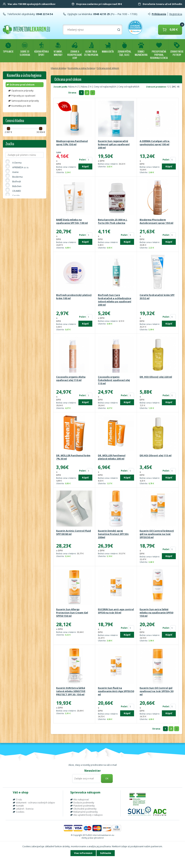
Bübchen (16, 186)
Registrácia (175, 14)
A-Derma (16, 162)
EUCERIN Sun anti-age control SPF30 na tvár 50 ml (116, 611)
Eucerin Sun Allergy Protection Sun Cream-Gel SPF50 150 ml (72, 612)
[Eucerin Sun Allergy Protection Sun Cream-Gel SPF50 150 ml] (74, 587)
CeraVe (16, 195)
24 (173, 86)
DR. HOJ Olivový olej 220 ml (156, 376)
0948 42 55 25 (101, 14)
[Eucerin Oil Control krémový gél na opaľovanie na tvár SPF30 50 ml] (158, 508)
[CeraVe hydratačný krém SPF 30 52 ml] (158, 273)
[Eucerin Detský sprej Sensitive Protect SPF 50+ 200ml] (116, 508)
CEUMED (16, 190)
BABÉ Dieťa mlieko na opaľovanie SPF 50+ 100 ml (72, 221)
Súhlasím (105, 853)
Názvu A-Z (73, 86)
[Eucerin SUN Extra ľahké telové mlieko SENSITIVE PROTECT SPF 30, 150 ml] (74, 666)
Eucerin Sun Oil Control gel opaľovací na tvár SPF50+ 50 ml (156, 691)
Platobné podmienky (84, 805)
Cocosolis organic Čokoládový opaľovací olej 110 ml (114, 380)
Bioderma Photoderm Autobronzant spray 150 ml (156, 221)
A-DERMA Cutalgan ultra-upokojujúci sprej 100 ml (155, 142)
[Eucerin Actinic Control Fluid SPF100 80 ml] (74, 508)
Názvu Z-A (86, 86)
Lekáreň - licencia (24, 808)
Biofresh (16, 181)
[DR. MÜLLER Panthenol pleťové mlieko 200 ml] (116, 433)
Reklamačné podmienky (85, 811)
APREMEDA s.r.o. (20, 167)
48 (178, 86)
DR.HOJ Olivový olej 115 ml (155, 455)
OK (106, 778)
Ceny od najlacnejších (105, 86)
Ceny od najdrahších (128, 86)
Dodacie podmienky (83, 802)
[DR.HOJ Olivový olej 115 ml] (158, 433)
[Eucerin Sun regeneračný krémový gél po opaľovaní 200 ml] (116, 119)
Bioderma (17, 176)
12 (168, 86)
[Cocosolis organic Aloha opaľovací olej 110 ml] (74, 354)
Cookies (20, 811)
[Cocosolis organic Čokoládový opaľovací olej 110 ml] (116, 354)
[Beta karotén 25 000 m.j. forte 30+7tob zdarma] (116, 197)
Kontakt (20, 805)
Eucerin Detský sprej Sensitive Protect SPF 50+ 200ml (113, 534)
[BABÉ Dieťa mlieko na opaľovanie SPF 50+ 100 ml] (74, 197)
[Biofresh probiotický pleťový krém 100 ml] (74, 273)
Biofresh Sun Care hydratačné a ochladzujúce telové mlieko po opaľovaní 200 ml (114, 299)
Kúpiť (85, 166)
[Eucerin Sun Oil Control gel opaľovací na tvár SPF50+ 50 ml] (158, 666)
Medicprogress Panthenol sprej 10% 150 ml (72, 142)
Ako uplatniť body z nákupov (88, 814)
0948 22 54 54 (44, 14)
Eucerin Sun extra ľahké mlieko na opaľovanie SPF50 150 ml (156, 612)
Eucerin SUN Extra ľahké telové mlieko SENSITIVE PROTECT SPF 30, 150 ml (70, 691)
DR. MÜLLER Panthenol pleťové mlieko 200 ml (111, 457)
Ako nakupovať (81, 799)
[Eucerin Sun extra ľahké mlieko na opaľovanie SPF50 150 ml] (158, 587)
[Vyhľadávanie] (118, 29)
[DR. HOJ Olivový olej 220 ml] (158, 354)
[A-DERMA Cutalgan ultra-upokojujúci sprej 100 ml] (158, 119)
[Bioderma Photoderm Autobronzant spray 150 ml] (158, 197)
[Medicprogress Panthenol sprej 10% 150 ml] (74, 119)
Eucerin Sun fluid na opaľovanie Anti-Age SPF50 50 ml (116, 691)
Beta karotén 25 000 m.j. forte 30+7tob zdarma (112, 221)
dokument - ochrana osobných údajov (35, 802)
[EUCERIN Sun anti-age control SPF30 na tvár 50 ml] (116, 587)
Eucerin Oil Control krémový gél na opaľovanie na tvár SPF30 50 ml (157, 534)
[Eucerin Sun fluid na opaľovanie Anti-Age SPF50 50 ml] (116, 666)
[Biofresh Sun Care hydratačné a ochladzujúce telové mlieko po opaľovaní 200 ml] (116, 273)
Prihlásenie (159, 14)
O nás (19, 799)
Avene (15, 172)
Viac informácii (83, 853)
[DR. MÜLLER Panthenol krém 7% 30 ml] (74, 433)
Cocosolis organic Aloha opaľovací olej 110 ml (70, 378)
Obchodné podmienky (84, 808)
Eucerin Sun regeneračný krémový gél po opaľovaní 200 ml (114, 144)
